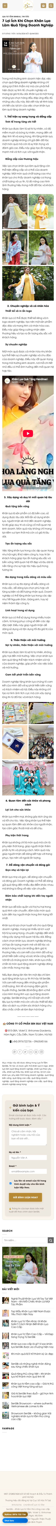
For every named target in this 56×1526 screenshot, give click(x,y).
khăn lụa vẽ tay (32, 1071)
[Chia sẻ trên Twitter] (25, 1051)
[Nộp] (51, 1240)
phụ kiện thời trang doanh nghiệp (28, 1075)
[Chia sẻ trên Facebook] (19, 1051)
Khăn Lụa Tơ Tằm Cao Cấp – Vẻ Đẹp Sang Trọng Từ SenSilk (32, 1335)
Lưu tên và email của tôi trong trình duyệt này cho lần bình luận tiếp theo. (30, 1184)
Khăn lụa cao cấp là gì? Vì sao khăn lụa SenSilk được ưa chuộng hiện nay (32, 1345)
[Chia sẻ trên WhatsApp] (14, 1051)
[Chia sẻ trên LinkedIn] (41, 1051)
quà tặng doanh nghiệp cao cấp (26, 1081)
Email (13, 1165)
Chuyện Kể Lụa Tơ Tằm (33, 1505)
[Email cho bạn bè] (30, 1051)
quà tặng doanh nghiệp (23, 82)
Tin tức (25, 16)
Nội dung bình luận (20, 1124)
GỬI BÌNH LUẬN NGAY (25, 1197)
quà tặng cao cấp (21, 1078)
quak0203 (34, 33)
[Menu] (5, 5)
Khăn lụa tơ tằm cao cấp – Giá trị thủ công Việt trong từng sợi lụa (32, 1385)
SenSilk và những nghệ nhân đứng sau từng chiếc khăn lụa (31, 1365)
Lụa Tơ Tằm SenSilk (11, 16)
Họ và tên (15, 1152)
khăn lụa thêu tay (15, 1071)
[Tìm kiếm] (51, 5)
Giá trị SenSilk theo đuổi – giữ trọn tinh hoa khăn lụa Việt (32, 1395)
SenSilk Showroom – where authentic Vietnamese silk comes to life (32, 1405)
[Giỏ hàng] (43, 5)
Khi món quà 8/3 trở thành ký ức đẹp (32, 1353)
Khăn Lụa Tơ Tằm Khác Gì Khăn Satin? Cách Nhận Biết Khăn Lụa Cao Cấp (29, 1324)
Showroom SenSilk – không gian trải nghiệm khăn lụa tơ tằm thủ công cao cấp (31, 1416)
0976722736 (17, 1505)
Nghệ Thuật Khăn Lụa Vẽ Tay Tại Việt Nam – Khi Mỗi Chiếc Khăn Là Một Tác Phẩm (32, 1301)
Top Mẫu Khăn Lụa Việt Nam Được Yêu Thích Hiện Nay (30, 1313)
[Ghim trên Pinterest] (36, 1051)
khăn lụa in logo (40, 1065)
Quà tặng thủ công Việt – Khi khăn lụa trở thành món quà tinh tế (31, 1375)
